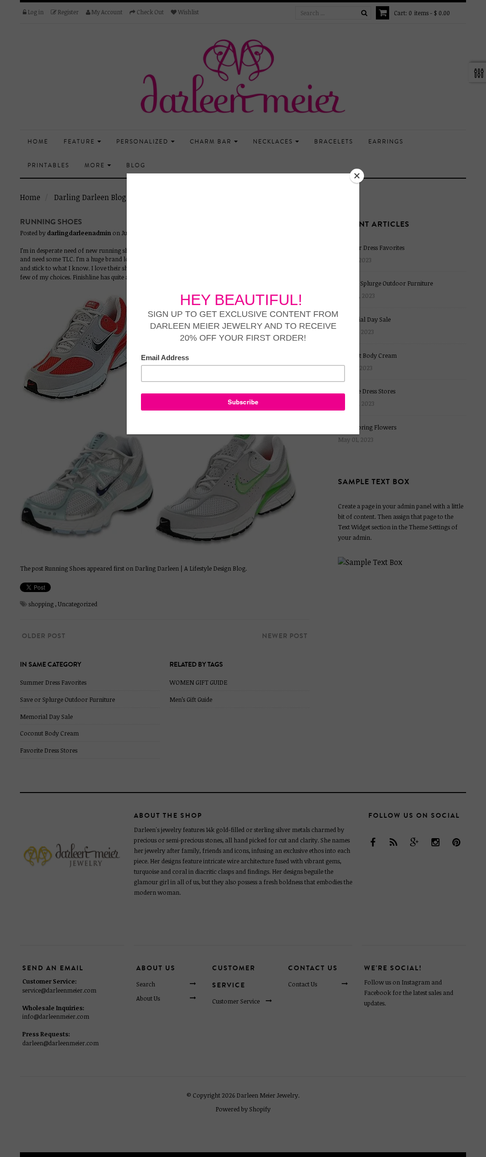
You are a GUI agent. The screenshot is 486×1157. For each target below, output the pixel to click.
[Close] (357, 176)
